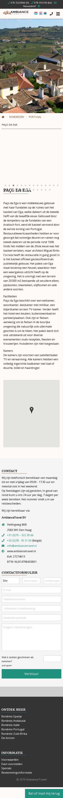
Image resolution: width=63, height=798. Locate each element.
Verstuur (31, 673)
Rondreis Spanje (11, 716)
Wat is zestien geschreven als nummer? (18, 661)
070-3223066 (17, 2)
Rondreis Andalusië (13, 721)
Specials (6, 768)
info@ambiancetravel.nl (22, 546)
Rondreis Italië (10, 725)
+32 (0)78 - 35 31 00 (19, 540)
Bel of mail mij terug (44, 793)
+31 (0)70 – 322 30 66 (20, 535)
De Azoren (8, 738)
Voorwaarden (9, 759)
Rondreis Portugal (12, 729)
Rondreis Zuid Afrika (14, 734)
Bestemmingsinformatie (16, 772)
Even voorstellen (11, 764)
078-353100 (40, 2)
